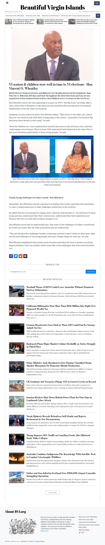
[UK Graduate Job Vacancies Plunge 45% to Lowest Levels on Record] (16, 386)
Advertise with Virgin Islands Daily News (75, 16)
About (32, 541)
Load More (52, 493)
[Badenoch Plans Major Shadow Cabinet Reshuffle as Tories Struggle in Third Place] (16, 348)
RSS (82, 532)
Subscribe (91, 272)
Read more (45, 531)
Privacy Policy (40, 541)
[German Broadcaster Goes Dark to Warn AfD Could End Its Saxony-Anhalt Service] (16, 329)
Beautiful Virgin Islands (52, 7)
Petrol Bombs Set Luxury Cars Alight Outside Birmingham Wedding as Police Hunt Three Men (66, 22)
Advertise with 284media (15, 16)
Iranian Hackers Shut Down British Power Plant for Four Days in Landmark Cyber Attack (35, 21)
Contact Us (25, 541)
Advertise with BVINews (50, 16)
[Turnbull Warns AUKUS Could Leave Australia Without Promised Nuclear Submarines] (16, 291)
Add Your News (84, 530)
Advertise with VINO (33, 16)
